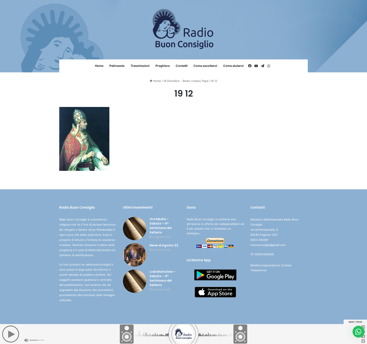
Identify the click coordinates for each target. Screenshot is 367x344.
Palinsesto (117, 65)
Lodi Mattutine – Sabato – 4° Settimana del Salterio (162, 278)
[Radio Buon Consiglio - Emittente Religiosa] (183, 29)
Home (99, 65)
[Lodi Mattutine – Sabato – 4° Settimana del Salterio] (134, 281)
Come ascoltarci (205, 65)
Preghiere (162, 65)
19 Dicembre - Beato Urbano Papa (185, 81)
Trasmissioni (140, 65)
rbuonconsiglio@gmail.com (268, 245)
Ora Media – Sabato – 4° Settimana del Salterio (161, 225)
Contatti (182, 65)
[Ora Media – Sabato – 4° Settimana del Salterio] (134, 228)
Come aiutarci (233, 65)
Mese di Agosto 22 (164, 245)
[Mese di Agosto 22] (134, 255)
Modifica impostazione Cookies (271, 265)
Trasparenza (258, 270)
